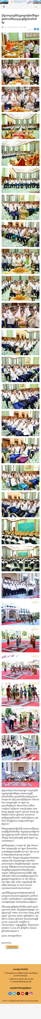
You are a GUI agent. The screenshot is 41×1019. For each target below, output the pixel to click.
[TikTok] (18, 993)
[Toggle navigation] (3, 6)
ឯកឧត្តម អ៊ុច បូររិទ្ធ (12, 947)
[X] (26, 993)
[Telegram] (14, 993)
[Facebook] (10, 993)
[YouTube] (22, 993)
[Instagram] (31, 993)
